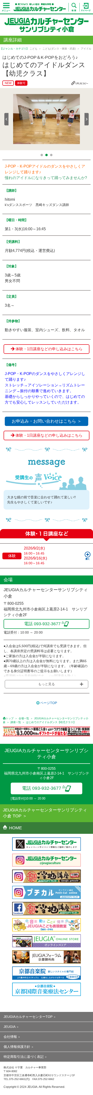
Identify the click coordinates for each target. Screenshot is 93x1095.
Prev (6, 119)
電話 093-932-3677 (41, 788)
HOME (15, 827)
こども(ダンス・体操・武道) (59, 48)
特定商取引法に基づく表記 (24, 1057)
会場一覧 (24, 718)
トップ (10, 718)
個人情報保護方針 (17, 1047)
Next (86, 119)
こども (33, 48)
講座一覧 (15, 722)
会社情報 (10, 1037)
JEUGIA (10, 1027)
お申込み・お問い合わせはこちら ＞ (47, 421)
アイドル (86, 48)
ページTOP (48, 703)
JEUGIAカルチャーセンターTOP (28, 1017)
